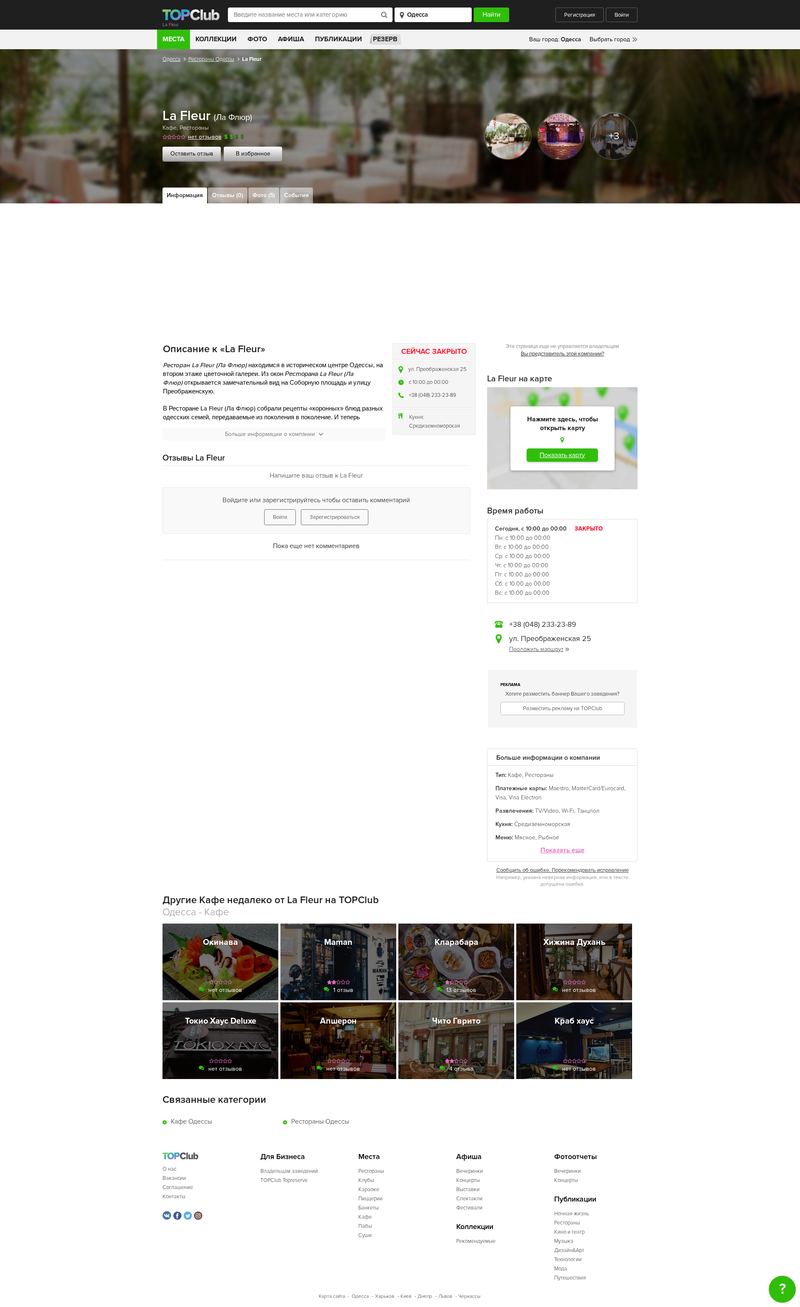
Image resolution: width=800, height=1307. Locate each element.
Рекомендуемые (475, 1241)
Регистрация (579, 15)
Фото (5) (263, 195)
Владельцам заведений (289, 1171)
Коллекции (216, 39)
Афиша (291, 39)
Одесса (171, 59)
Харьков (384, 1296)
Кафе (169, 127)
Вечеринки (469, 1171)
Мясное (525, 837)
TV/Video (547, 810)
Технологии (568, 1259)
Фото (257, 39)
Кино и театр (569, 1232)
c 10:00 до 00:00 (428, 382)
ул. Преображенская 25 (437, 369)
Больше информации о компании (270, 434)
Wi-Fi (568, 810)
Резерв (385, 39)
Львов (445, 1296)
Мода (560, 1268)
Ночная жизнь (571, 1213)
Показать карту (562, 455)
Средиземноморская (434, 426)
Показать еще (562, 850)
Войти (622, 15)
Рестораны (194, 127)
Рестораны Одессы (211, 59)
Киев (405, 1296)
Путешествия (570, 1277)
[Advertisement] (400, 266)
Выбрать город (610, 39)
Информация (185, 195)
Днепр (425, 1296)
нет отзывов (205, 136)
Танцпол (588, 810)
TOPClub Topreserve (284, 1180)
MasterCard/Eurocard (598, 788)
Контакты (173, 1196)
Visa (500, 797)
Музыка (563, 1241)
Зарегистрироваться (335, 517)
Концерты (468, 1180)
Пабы (365, 1226)
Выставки (468, 1189)
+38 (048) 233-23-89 (432, 395)
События (296, 195)
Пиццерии (370, 1198)
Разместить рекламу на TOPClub (562, 708)
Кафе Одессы (191, 1121)
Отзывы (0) (227, 195)
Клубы (366, 1180)
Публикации (338, 39)
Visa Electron (525, 797)
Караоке (368, 1189)
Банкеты (368, 1207)
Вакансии (174, 1178)
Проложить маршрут (536, 649)
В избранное (253, 153)
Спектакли (469, 1198)
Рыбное (548, 837)
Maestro (559, 788)
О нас (169, 1169)
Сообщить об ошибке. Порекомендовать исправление (562, 870)
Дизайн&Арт (569, 1250)
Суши (365, 1235)
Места (173, 39)
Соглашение (177, 1187)
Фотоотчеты (575, 1156)
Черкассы (469, 1296)
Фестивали (469, 1207)
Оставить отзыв (191, 153)
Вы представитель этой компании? (562, 354)
